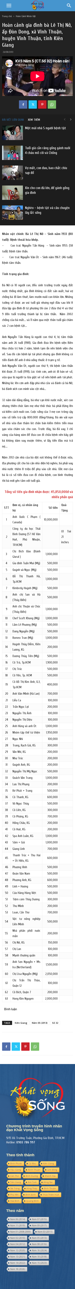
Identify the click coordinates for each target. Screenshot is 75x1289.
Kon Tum (32, 1182)
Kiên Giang (21, 1022)
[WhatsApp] (52, 104)
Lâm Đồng (52, 1169)
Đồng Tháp (31, 1188)
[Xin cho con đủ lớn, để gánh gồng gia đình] (12, 193)
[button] (8, 5)
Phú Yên (14, 1194)
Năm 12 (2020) (17, 1250)
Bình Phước (16, 1163)
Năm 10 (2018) (39, 1256)
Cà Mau (32, 1163)
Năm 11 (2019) (17, 1225)
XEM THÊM (34, 120)
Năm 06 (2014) (17, 1219)
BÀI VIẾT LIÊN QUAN (13, 120)
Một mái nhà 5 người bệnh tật (45, 128)
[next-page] (71, 119)
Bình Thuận (50, 1188)
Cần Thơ (14, 1176)
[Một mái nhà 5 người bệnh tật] (12, 133)
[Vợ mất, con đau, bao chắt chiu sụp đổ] (12, 173)
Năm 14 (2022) (17, 1262)
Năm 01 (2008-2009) (20, 1231)
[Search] (69, 5)
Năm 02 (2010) (17, 1237)
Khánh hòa (50, 1176)
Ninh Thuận (34, 1169)
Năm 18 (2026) (17, 1269)
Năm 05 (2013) (40, 1022)
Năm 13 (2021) (17, 1256)
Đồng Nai (48, 1182)
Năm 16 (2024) (39, 1250)
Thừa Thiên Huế (51, 1194)
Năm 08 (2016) (39, 1244)
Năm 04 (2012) (17, 1244)
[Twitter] (33, 104)
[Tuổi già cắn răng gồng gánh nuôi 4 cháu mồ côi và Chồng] (12, 153)
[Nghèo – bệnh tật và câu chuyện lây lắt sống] (12, 212)
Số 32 (55, 1022)
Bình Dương (32, 1176)
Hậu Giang (15, 1169)
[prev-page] (64, 119)
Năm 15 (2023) (39, 1262)
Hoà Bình (14, 1200)
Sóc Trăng (15, 1188)
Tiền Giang (15, 1182)
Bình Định (30, 1194)
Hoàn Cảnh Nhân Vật (26, 16)
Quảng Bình (32, 1200)
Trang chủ (7, 16)
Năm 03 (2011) (45, 1231)
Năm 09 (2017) (39, 1225)
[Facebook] (23, 104)
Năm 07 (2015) (39, 1219)
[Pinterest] (42, 104)
